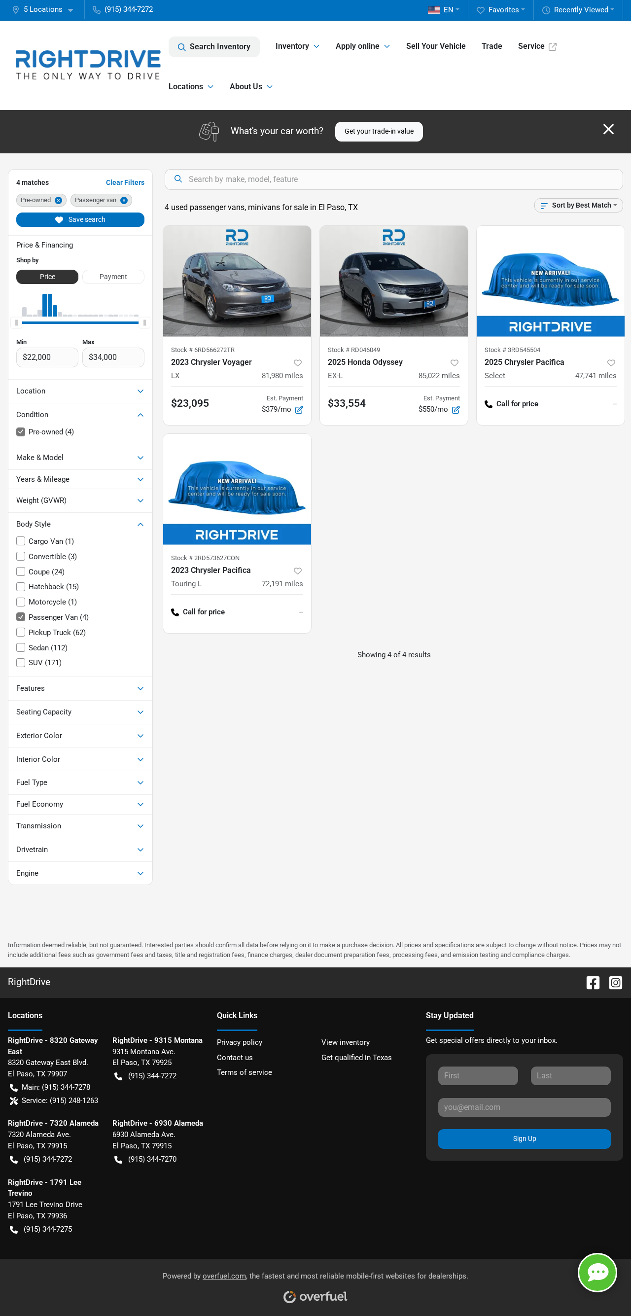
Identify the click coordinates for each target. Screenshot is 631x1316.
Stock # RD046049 (354, 350)
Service (531, 46)
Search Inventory (220, 46)
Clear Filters (125, 182)
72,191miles (282, 583)
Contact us (235, 1057)
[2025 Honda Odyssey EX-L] (394, 281)
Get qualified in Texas (356, 1057)
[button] (46, 9)
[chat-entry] (597, 1272)
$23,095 (190, 403)
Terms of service (244, 1072)
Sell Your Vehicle (436, 46)
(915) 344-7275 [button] (48, 1229)
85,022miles (439, 375)
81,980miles (282, 375)
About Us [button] (246, 86)
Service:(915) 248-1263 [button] (60, 1100)
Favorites (504, 9)
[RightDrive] (88, 65)
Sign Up (524, 1138)
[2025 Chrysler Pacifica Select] (551, 281)
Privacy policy (239, 1042)
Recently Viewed (581, 9)
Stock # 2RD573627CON (205, 558)
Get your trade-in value (379, 131)
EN (449, 9)
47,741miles (596, 375)
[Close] (608, 129)
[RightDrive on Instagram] (611, 982)
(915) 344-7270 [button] (152, 1159)
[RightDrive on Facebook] (589, 982)
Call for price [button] (517, 403)
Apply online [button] (358, 46)
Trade (492, 46)
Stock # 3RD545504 (512, 350)
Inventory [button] (292, 46)
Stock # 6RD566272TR (203, 350)
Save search (86, 219)
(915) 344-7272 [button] (129, 9)
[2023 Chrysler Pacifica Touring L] (237, 489)
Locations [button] (186, 86)
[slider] (16, 322)
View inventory (345, 1042)
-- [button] (615, 403)
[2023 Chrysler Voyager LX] (237, 281)
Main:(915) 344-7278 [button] (56, 1087)
